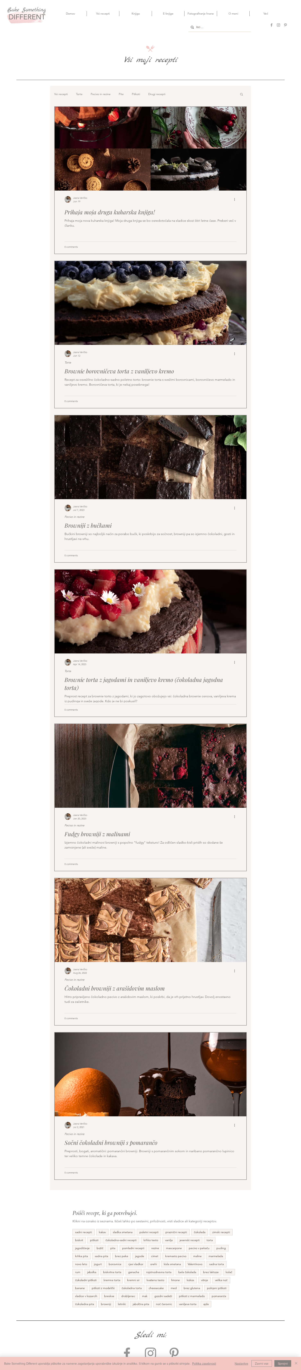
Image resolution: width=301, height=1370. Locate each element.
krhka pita (81, 1256)
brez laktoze (211, 1272)
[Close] (296, 1363)
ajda (206, 1304)
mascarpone (174, 1248)
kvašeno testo (155, 1280)
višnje (204, 1280)
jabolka (91, 1272)
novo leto (81, 1264)
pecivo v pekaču (199, 1248)
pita (112, 1248)
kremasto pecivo (175, 1256)
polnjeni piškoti (216, 1288)
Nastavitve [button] (241, 1363)
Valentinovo (195, 1264)
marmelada (216, 1256)
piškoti (94, 1240)
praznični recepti (176, 1232)
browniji (106, 1304)
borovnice (115, 1264)
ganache (133, 1272)
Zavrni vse (261, 1363)
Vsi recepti (61, 94)
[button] (241, 94)
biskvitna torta (112, 1272)
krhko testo (151, 1240)
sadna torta (216, 1264)
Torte (79, 94)
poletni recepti (148, 1232)
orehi (153, 1264)
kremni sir (133, 1280)
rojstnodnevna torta (158, 1272)
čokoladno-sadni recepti (121, 1240)
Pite (121, 94)
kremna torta (112, 1280)
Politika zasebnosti (204, 1363)
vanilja (169, 1240)
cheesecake (156, 1288)
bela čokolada (187, 1272)
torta (210, 1240)
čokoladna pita (84, 1304)
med (174, 1288)
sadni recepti (83, 1232)
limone (175, 1280)
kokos (190, 1280)
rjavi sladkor (135, 1264)
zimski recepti (221, 1232)
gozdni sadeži (163, 1296)
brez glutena (192, 1288)
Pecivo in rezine (101, 94)
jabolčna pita (141, 1304)
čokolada (199, 1232)
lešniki (122, 1304)
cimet (154, 1256)
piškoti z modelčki (103, 1288)
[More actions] (235, 199)
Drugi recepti (156, 94)
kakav (102, 1232)
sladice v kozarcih (86, 1296)
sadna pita (101, 1256)
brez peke (121, 1256)
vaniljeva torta (187, 1304)
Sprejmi (283, 1363)
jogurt (98, 1264)
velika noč (221, 1280)
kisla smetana (172, 1264)
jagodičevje (82, 1248)
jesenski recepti (190, 1240)
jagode (139, 1256)
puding (221, 1248)
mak (144, 1296)
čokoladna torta (132, 1288)
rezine (155, 1248)
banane (80, 1288)
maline (197, 1256)
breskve (109, 1296)
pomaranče (219, 1296)
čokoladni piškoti (86, 1280)
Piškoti (136, 94)
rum (77, 1272)
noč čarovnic (164, 1304)
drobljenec (128, 1296)
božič (100, 1248)
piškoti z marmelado (192, 1296)
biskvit (79, 1240)
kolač (229, 1272)
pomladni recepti (133, 1248)
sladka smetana (122, 1232)
